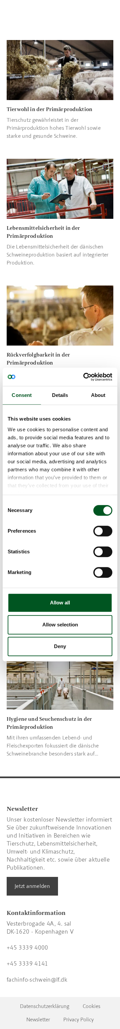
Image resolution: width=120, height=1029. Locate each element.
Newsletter (38, 1019)
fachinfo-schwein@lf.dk (37, 979)
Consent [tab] (22, 395)
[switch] (102, 531)
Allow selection (60, 624)
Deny (60, 646)
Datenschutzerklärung (44, 1006)
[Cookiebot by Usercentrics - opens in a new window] (84, 377)
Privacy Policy (78, 1019)
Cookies (91, 1006)
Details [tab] (60, 395)
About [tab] (98, 395)
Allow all (60, 602)
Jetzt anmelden (32, 886)
